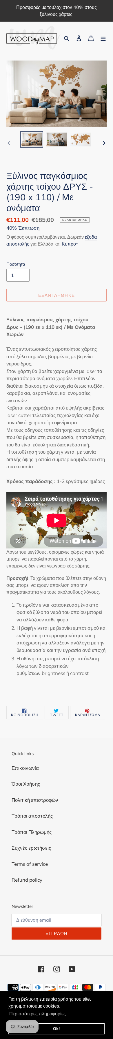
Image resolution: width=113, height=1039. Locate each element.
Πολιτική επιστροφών (35, 800)
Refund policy (27, 880)
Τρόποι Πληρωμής (32, 832)
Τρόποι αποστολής (32, 816)
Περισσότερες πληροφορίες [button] (37, 1013)
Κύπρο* (70, 244)
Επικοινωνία (25, 768)
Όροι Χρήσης (26, 784)
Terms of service (30, 864)
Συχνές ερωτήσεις (31, 848)
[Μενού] (103, 37)
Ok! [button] (56, 1028)
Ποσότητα (15, 264)
